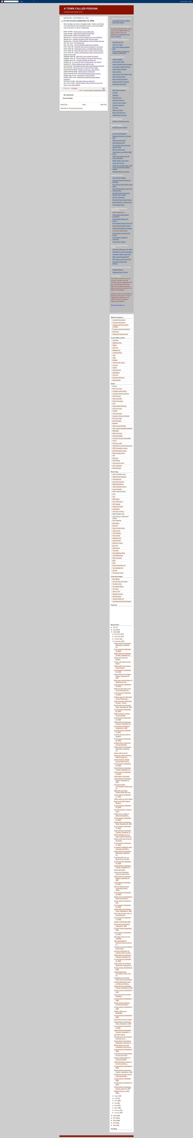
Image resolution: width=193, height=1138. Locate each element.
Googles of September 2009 (122, 922)
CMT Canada (116, 504)
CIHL (113, 403)
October (117, 639)
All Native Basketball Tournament (122, 228)
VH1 (113, 496)
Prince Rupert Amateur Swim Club (122, 223)
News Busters (116, 380)
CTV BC (114, 93)
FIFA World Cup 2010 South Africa (122, 252)
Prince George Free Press (120, 79)
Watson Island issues (118, 149)
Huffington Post (117, 343)
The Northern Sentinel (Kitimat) (121, 67)
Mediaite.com (116, 350)
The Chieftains (116, 533)
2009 (114, 632)
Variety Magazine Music (119, 486)
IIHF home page (117, 408)
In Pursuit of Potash (118, 163)
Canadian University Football (120, 416)
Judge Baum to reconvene (121, 776)
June (116, 1100)
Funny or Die (116, 591)
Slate (113, 355)
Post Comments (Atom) (76, 108)
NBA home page (117, 433)
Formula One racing (118, 463)
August (116, 1096)
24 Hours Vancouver (118, 105)
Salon (114, 357)
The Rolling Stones (118, 573)
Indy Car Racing (117, 465)
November (117, 636)
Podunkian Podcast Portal (120, 334)
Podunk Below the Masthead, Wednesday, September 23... (122, 748)
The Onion (115, 589)
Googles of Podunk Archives (120, 121)
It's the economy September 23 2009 (94, 90)
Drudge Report (116, 370)
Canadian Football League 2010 (121, 254)
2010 (114, 629)
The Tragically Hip (117, 568)
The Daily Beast (117, 352)
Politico (114, 345)
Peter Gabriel (116, 535)
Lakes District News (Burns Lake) (122, 74)
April (116, 1105)
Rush (113, 563)
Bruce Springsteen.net (118, 565)
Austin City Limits (117, 506)
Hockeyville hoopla (119, 870)
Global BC (115, 95)
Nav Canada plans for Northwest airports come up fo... (123, 942)
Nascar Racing (116, 468)
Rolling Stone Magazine (119, 476)
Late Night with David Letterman (121, 601)
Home (84, 104)
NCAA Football (116, 421)
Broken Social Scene (118, 528)
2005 (114, 1123)
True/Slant (115, 340)
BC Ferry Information (118, 197)
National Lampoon (117, 594)
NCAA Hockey (116, 396)
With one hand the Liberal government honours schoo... (121, 888)
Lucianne (115, 365)
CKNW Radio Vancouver (119, 115)
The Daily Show (117, 584)
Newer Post (64, 104)
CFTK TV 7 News (117, 45)
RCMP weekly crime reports (120, 161)
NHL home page (117, 388)
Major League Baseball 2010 (120, 257)
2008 (114, 1115)
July (115, 1098)
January (117, 1112)
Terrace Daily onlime (118, 62)
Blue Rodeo (115, 523)
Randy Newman (117, 558)
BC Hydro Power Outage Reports (122, 200)
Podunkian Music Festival (120, 272)
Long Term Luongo (119, 1034)
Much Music (116, 499)
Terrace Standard (117, 59)
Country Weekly (117, 489)
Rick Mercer (116, 579)
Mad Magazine (116, 596)
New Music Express (118, 482)
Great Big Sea (116, 540)
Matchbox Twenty (117, 543)
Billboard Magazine (118, 484)
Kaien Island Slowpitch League (121, 226)
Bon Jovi (115, 525)
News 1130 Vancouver (118, 112)
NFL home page (117, 418)
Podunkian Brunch (117, 270)
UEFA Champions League (119, 448)
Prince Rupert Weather (119, 178)
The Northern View (117, 42)
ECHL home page (117, 401)
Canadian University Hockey (120, 393)
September (117, 641)
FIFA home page (117, 443)
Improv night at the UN (120, 753)
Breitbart (114, 360)
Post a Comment (68, 98)
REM (113, 560)
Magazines (115, 331)
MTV (113, 494)
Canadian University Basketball (121, 438)
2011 (114, 627)
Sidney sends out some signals (123, 799)
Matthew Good (116, 538)
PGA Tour (115, 458)
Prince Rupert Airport (118, 205)
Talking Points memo (118, 362)
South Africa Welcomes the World (122, 249)
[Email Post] (103, 88)
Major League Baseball (119, 426)
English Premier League (119, 450)
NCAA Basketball (117, 436)
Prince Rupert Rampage (119, 406)
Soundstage (115, 509)
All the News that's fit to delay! (123, 1019)
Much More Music (117, 501)
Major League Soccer (118, 453)
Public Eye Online (117, 110)
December (117, 634)
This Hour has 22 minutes (119, 581)
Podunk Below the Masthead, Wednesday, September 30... (122, 645)
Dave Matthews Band (118, 553)
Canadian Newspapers (118, 320)
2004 (114, 1125)
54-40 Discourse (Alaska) (119, 127)
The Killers (115, 550)
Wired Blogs (116, 372)
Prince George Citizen (118, 77)
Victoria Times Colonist (119, 103)
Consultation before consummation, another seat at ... (123, 786)
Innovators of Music (118, 511)
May (115, 1103)
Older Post (103, 104)
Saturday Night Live (118, 599)
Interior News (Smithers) (119, 69)
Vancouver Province (118, 100)
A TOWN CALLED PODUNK (81, 8)
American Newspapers (119, 322)
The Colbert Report (117, 586)
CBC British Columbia (118, 90)
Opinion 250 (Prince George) (120, 82)
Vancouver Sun (116, 98)
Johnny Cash (116, 530)
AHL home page (117, 398)
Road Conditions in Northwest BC (122, 202)
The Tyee (115, 108)
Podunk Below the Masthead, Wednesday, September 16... (122, 853)
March (116, 1108)
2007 (114, 1118)
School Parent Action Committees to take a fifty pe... (122, 973)
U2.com (114, 570)
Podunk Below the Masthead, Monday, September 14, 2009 (122, 878)
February (117, 1110)
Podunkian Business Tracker (120, 171)
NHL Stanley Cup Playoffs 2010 (121, 259)
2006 (114, 1120)
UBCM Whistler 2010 (118, 143)
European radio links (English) (121, 329)
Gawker (114, 367)
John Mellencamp (117, 555)
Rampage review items (119, 140)
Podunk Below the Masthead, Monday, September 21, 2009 (122, 780)
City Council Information (119, 134)
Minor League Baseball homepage (122, 428)
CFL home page (117, 413)
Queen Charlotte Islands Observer (122, 64)
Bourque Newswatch (118, 377)
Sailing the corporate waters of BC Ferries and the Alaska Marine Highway (122, 167)
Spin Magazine (116, 479)
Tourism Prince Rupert (118, 242)
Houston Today (116, 72)
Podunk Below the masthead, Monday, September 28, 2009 (122, 676)
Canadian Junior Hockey (119, 391)
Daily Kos (115, 347)
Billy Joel (115, 545)
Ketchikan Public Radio (119, 84)
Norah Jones (116, 548)
